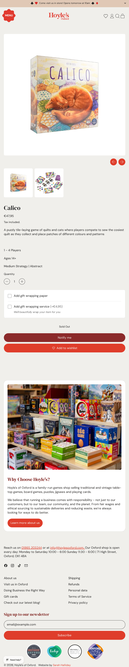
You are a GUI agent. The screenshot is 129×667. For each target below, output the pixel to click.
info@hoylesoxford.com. (67, 548)
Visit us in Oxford (16, 584)
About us (10, 578)
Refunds (73, 584)
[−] (7, 281)
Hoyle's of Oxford (25, 665)
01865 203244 (32, 548)
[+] (22, 281)
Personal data (77, 590)
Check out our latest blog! (22, 603)
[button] (105, 16)
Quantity (9, 274)
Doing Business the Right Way (24, 590)
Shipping (74, 578)
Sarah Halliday (62, 665)
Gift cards (11, 597)
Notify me (64, 338)
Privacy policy (78, 603)
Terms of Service (79, 597)
